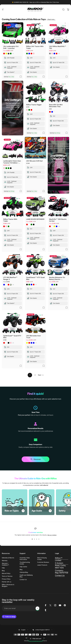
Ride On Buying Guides (42, 558)
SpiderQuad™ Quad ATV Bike (12, 337)
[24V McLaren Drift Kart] (35, 147)
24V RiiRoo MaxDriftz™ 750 (57, 47)
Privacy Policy (6, 579)
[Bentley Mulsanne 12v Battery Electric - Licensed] (58, 264)
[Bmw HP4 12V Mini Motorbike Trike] (58, 91)
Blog (3, 570)
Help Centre (23, 566)
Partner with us (6, 582)
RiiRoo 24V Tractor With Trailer (35, 47)
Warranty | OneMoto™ (5, 564)
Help (3, 568)
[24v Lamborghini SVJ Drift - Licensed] (12, 33)
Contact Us (23, 579)
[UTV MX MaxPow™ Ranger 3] (12, 264)
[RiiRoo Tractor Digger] (35, 91)
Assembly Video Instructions (25, 558)
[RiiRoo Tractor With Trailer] (12, 206)
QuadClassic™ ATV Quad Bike (35, 278)
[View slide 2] (34, 539)
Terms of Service (7, 576)
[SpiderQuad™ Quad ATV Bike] (12, 322)
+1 (13, 53)
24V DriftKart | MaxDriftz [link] (58, 157)
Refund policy (27, 640)
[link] (58, 174)
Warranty (4, 560)
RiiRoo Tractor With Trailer (10, 220)
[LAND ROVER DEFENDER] (35, 206)
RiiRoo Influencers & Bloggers (8, 585)
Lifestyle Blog (24, 572)
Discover (37, 460)
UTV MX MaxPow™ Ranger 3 (10, 278)
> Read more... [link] (51, 19)
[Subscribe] (37, 608)
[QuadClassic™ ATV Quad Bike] (35, 264)
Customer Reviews (43, 562)
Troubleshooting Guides (25, 563)
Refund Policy (6, 573)
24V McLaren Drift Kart (34, 161)
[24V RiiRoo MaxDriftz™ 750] (58, 33)
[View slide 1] (32, 539)
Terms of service (43, 640)
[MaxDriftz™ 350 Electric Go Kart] (58, 206)
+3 (13, 284)
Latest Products (42, 565)
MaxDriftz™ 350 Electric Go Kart (58, 220)
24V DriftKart (12, 100)
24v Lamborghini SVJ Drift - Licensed (10, 47)
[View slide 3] (37, 539)
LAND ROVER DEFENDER (35, 219)
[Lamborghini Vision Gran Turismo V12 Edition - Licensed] (12, 147)
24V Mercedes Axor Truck (33, 337)
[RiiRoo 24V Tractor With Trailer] (35, 33)
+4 (59, 226)
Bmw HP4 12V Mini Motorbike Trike (56, 106)
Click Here (56, 2)
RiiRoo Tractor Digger (34, 105)
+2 (59, 53)
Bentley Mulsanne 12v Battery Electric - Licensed (57, 278)
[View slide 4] (39, 539)
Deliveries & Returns (8, 558)
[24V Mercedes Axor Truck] (35, 322)
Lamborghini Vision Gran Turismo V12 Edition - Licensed (12, 162)
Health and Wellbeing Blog (26, 576)
